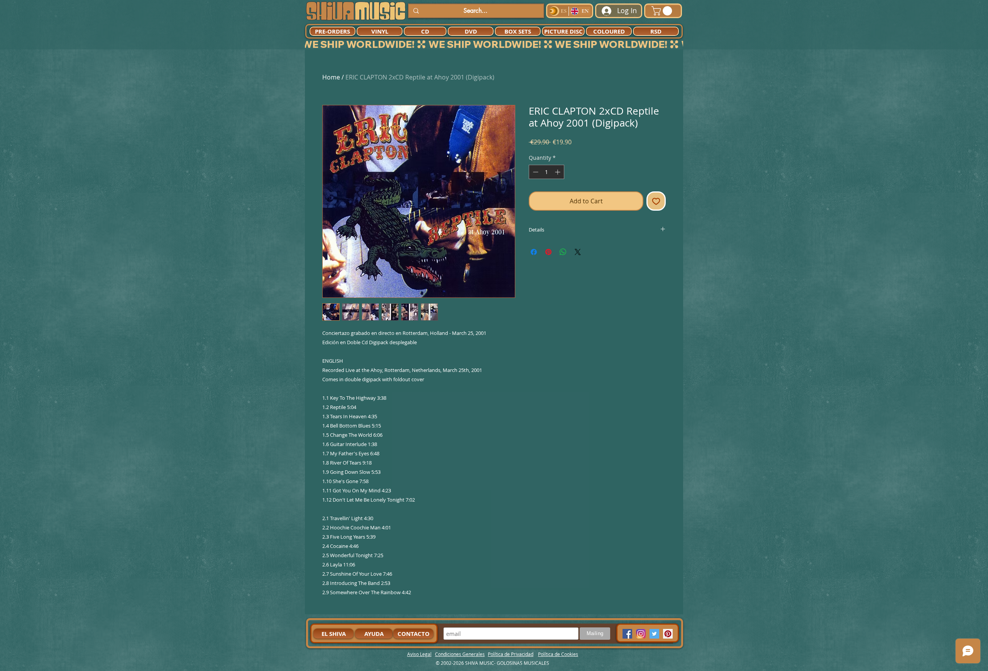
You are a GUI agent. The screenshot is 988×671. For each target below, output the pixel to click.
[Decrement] (535, 172)
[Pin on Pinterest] (548, 252)
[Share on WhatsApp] (563, 252)
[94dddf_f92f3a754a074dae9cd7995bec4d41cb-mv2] (641, 634)
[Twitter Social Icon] (654, 634)
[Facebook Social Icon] (627, 634)
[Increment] (558, 172)
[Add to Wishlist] (656, 201)
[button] (662, 10)
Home (331, 77)
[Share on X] (577, 252)
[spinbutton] (546, 172)
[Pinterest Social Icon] (668, 634)
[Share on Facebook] (533, 252)
